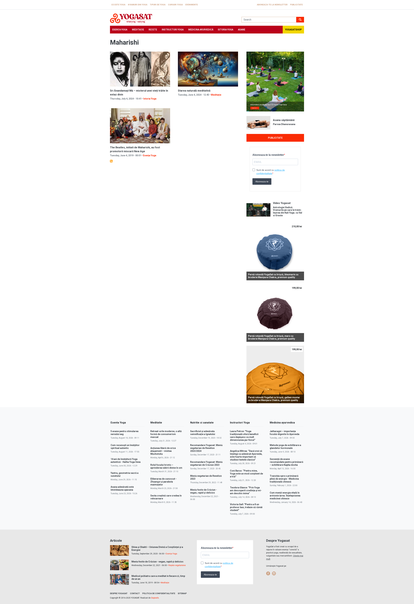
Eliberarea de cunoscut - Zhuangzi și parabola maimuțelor (163, 482)
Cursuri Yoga (175, 5)
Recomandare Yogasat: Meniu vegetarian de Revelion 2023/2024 (206, 448)
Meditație (138, 29)
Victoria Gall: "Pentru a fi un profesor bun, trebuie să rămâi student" (246, 507)
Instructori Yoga (173, 29)
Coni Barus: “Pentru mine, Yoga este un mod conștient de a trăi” (246, 473)
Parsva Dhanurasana (284, 124)
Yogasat (172, 18)
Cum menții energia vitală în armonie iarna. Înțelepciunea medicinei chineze (285, 495)
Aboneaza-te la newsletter (272, 5)
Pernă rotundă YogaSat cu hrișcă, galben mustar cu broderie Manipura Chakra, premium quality (274, 398)
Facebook (268, 573)
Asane (241, 29)
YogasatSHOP (293, 29)
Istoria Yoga (225, 29)
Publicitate (296, 5)
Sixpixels (155, 598)
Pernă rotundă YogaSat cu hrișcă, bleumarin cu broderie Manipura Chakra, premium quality (273, 276)
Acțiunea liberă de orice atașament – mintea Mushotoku (163, 451)
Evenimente (191, 5)
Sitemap (182, 593)
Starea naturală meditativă (194, 90)
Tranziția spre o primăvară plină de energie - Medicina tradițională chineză (284, 479)
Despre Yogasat (118, 593)
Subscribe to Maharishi (111, 161)
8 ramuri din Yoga (137, 5)
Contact (135, 593)
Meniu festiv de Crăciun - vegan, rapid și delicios (157, 561)
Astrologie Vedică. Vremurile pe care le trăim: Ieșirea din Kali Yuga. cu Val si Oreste (287, 211)
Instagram (274, 573)
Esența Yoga (119, 29)
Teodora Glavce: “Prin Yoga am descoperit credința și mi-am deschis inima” (246, 490)
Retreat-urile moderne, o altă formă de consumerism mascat (166, 434)
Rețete (153, 29)
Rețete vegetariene (177, 565)
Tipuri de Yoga (157, 5)
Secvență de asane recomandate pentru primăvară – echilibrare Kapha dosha (286, 462)
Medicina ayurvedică (200, 29)
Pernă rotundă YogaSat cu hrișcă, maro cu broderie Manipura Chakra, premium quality (271, 337)
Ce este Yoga (118, 5)
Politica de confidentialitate (158, 593)
